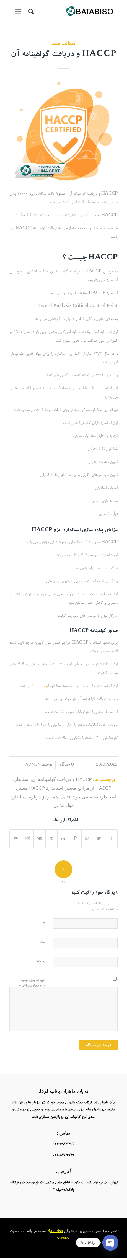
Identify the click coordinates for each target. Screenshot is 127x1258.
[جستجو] (30, 12)
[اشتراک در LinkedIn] (63, 839)
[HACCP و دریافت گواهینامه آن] (63, 131)
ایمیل (42, 942)
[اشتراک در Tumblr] (51, 839)
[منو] (19, 12)
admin (32, 763)
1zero (64, 1238)
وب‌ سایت (41, 961)
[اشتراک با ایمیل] (16, 839)
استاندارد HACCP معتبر (40, 787)
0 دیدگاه (66, 763)
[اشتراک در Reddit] (27, 839)
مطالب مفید (63, 42)
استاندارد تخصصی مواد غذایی (88, 796)
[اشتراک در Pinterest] (75, 839)
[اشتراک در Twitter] (99, 839)
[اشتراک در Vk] (39, 839)
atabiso (56, 1231)
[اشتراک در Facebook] (111, 839)
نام (44, 923)
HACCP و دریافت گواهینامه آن (64, 55)
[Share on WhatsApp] (87, 839)
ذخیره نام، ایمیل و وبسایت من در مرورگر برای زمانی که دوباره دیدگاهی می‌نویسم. (32, 985)
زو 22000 (39, 686)
